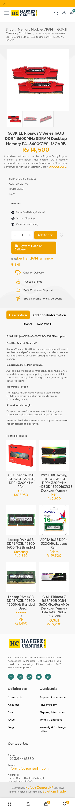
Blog (11, 727)
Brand (27, 324)
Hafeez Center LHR (39, 787)
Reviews (44, 324)
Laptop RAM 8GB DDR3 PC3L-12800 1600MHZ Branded (21, 543)
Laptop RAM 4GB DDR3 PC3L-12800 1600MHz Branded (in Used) (21, 602)
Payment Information (53, 697)
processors (57, 166)
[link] (24, 13)
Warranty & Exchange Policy (53, 729)
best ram (23, 258)
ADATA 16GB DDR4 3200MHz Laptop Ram (54, 543)
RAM (34, 258)
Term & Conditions (51, 719)
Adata (54, 552)
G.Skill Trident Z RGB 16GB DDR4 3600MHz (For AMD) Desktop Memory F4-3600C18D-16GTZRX (54, 606)
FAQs (11, 719)
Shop (10, 29)
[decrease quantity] (15, 235)
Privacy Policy (48, 704)
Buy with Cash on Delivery (28, 247)
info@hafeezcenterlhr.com (28, 768)
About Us (13, 704)
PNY (54, 495)
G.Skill (15, 264)
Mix (20, 619)
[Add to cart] (32, 444)
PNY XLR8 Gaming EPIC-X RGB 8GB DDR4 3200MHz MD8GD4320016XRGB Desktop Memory (56, 482)
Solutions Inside (54, 791)
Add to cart (46, 235)
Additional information (49, 315)
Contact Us (15, 697)
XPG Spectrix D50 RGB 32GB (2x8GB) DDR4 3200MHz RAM (21, 480)
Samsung (21, 552)
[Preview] (32, 459)
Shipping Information (52, 712)
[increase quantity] (30, 235)
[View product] (32, 449)
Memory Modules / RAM (35, 29)
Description (18, 315)
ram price (46, 258)
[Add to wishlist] (32, 454)
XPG (21, 491)
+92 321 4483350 (21, 759)
